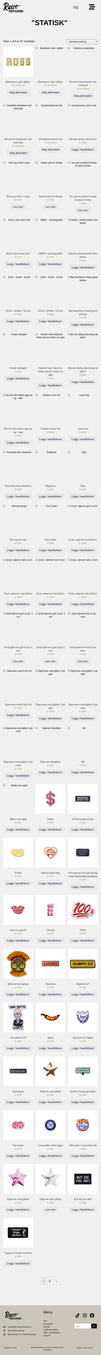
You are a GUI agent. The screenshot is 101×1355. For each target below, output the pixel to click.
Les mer (18, 206)
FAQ (45, 1321)
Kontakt (46, 1327)
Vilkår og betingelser (51, 1332)
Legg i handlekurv (83, 149)
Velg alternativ (18, 92)
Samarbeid (47, 1324)
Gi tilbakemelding (50, 1330)
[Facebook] (92, 1315)
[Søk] (94, 1326)
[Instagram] (85, 1315)
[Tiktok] (77, 1315)
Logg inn (47, 1335)
